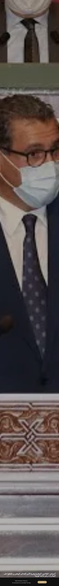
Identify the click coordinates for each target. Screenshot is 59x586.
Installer (42, 582)
